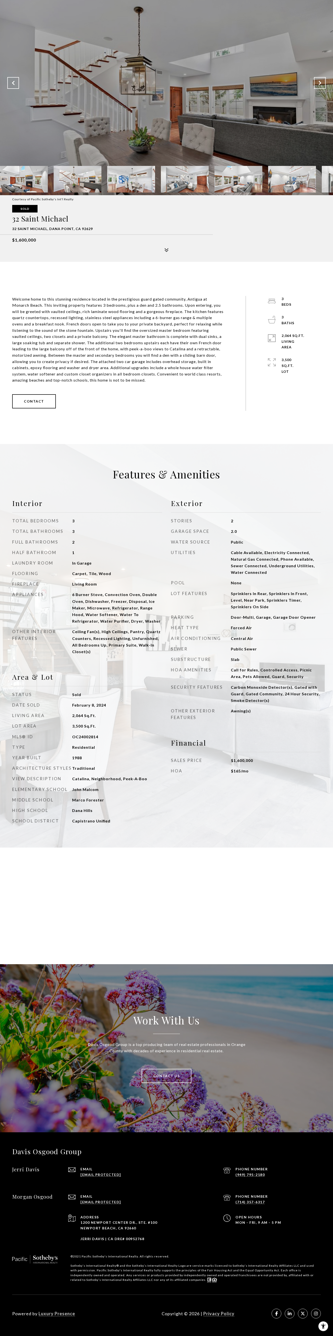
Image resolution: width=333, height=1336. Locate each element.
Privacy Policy (219, 1313)
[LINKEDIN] (289, 1313)
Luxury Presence (57, 1313)
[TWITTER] (303, 1313)
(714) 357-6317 (250, 1202)
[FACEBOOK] (276, 1313)
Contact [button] (34, 401)
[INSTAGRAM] (316, 1313)
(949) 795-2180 (250, 1175)
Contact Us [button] (166, 1076)
